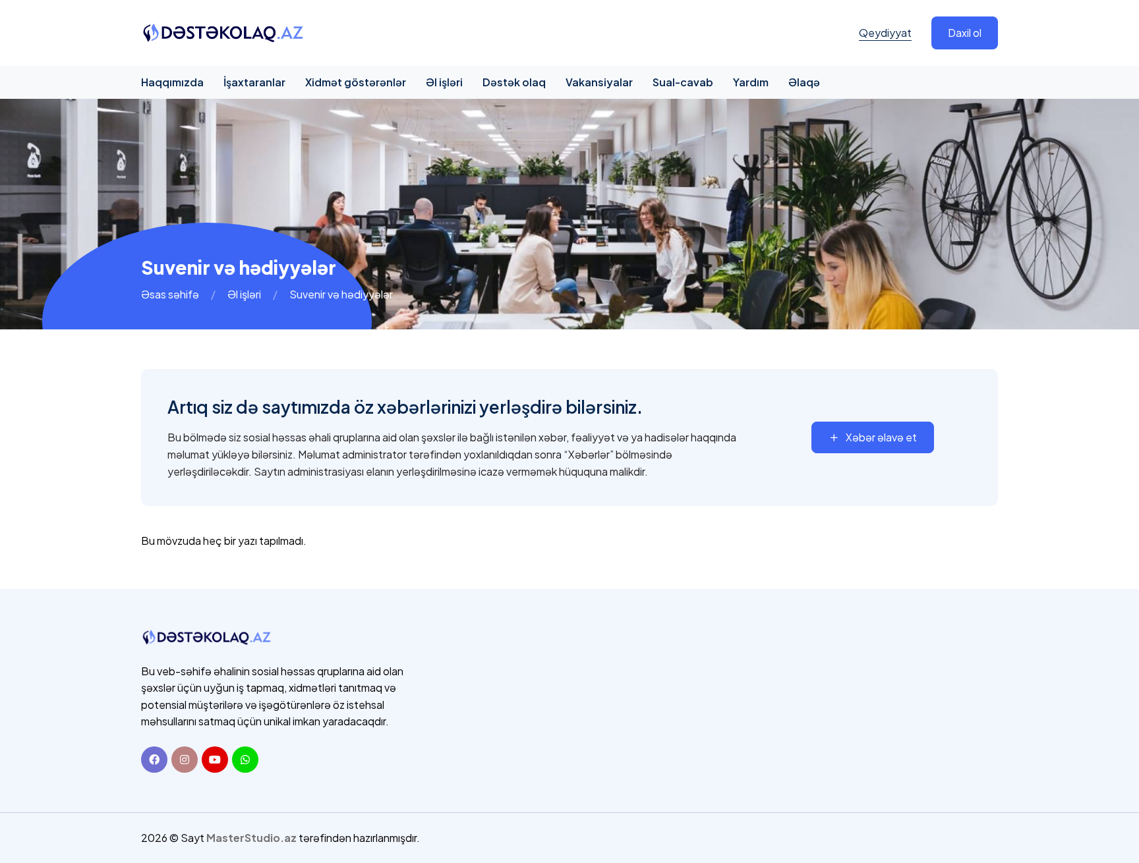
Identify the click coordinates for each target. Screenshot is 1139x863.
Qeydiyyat (885, 33)
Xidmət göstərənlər (355, 82)
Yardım (751, 82)
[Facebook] (154, 759)
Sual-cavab (683, 82)
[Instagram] (184, 759)
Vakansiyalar (599, 82)
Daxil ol (964, 33)
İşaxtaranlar (254, 82)
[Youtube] (215, 759)
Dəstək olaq (514, 82)
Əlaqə (804, 82)
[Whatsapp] (245, 759)
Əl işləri (444, 82)
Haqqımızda (172, 82)
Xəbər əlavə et (881, 437)
